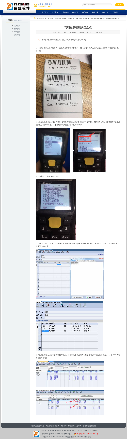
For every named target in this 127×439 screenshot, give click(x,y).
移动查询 (86, 426)
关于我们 (115, 12)
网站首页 (45, 12)
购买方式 (49, 426)
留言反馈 (56, 426)
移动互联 (75, 12)
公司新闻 (55, 12)
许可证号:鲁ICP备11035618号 (88, 431)
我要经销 (41, 426)
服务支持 (105, 12)
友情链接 (71, 426)
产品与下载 (65, 12)
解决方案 (95, 12)
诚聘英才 (63, 426)
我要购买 (34, 426)
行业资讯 (17, 35)
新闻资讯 (101, 18)
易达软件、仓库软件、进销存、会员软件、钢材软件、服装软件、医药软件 (71, 18)
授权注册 (93, 426)
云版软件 (78, 426)
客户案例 (85, 12)
